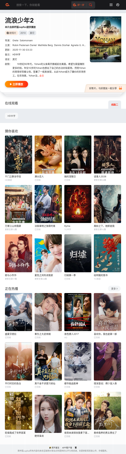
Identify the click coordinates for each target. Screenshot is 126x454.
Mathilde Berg (45, 45)
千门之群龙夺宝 (13, 176)
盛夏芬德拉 (10, 334)
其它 (14, 59)
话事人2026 (100, 176)
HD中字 (11, 115)
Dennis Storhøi (62, 45)
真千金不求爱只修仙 (45, 383)
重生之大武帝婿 (43, 334)
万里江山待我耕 (13, 225)
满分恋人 (39, 176)
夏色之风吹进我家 (44, 275)
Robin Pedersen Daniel (24, 45)
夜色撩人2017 (71, 334)
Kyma (67, 225)
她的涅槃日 (70, 176)
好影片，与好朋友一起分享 (103, 88)
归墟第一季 (70, 275)
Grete (15, 40)
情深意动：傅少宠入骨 (105, 383)
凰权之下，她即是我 (104, 225)
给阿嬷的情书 (101, 275)
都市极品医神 (71, 383)
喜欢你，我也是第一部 (105, 334)
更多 (113, 288)
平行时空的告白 (13, 383)
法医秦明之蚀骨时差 (45, 225)
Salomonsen (26, 40)
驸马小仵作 (10, 275)
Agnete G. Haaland (81, 45)
